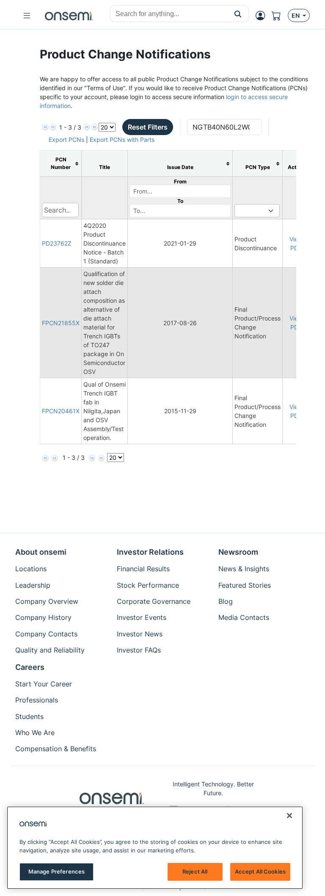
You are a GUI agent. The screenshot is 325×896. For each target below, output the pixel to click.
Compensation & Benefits (55, 748)
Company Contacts (46, 634)
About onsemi (40, 552)
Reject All (194, 871)
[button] (238, 13)
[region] (155, 847)
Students (29, 716)
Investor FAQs (139, 650)
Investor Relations (150, 552)
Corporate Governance (153, 601)
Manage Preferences (56, 871)
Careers (29, 667)
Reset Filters (148, 127)
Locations (31, 568)
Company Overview (46, 601)
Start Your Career (43, 684)
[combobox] (168, 14)
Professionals (36, 700)
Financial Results (143, 568)
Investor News (139, 634)
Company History (43, 617)
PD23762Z (57, 243)
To (180, 201)
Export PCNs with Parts (122, 139)
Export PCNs (66, 139)
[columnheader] (61, 164)
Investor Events (141, 617)
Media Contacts (243, 617)
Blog (225, 601)
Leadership (32, 585)
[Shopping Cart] (280, 15)
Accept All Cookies (260, 871)
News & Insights (243, 568)
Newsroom (238, 552)
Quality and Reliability (50, 650)
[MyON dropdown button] (263, 15)
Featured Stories (244, 585)
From (180, 181)
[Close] (289, 815)
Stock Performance (148, 585)
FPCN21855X (61, 322)
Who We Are (35, 732)
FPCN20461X (61, 411)
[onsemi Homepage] (69, 15)
